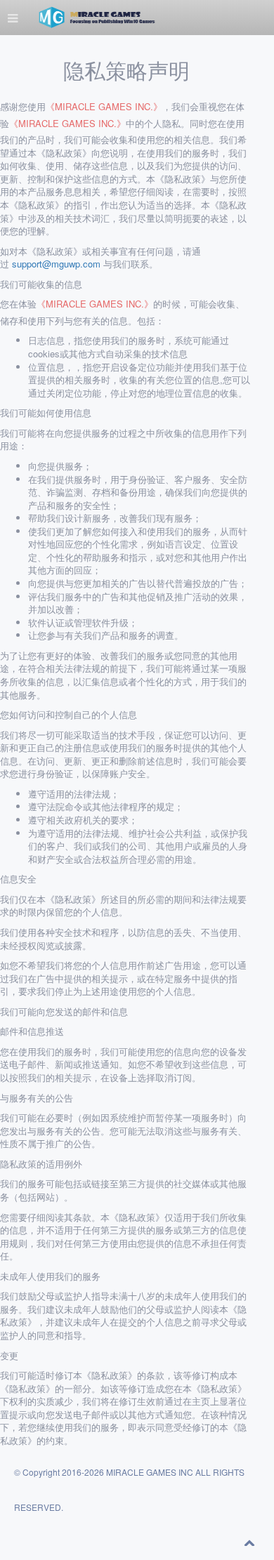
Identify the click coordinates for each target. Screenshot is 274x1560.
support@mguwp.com (56, 263)
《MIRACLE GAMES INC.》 (104, 106)
